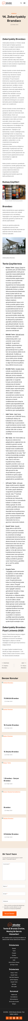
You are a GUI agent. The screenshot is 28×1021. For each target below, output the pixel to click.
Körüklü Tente (20, 369)
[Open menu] (24, 3)
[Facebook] (17, 1018)
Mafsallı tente (20, 334)
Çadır (14, 960)
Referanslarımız (14, 999)
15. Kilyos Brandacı (23, 665)
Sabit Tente (17, 414)
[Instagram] (10, 1018)
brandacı (7, 807)
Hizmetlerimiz (14, 997)
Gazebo (14, 955)
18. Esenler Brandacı (11, 725)
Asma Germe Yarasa (14, 962)
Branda (14, 948)
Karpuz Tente (19, 267)
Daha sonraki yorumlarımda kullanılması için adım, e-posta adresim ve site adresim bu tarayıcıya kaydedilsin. (14, 907)
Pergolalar (9, 571)
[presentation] (14, 688)
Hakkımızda (14, 994)
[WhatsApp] (7, 1018)
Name (5, 886)
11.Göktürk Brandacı (11, 698)
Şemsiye (14, 984)
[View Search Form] (21, 3)
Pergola (14, 953)
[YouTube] (14, 1018)
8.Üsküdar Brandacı (11, 834)
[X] (20, 1018)
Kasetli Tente (14, 975)
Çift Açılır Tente (14, 964)
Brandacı (14, 13)
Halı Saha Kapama (14, 977)
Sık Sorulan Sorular (14, 1001)
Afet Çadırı (14, 986)
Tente (14, 950)
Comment (6, 864)
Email (5, 894)
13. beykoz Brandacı (5, 665)
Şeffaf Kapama (14, 957)
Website (5, 901)
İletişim (14, 1004)
